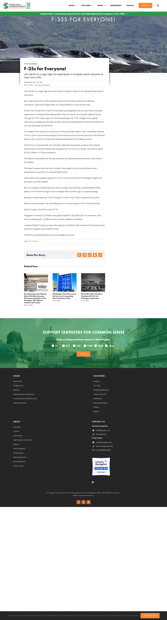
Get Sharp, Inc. (89, 491)
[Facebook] (79, 255)
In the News (17, 431)
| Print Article (45, 85)
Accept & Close (150, 615)
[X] (84, 255)
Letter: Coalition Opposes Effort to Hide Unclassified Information (91, 296)
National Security (29, 82)
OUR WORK (99, 371)
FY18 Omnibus (33, 241)
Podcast (96, 403)
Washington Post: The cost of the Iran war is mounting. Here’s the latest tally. (35, 296)
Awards (16, 440)
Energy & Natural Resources (24, 390)
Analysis (96, 377)
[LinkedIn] (95, 255)
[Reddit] (89, 255)
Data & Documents (100, 399)
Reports (96, 407)
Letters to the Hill (99, 390)
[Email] (100, 255)
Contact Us (116, 488)
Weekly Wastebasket (101, 386)
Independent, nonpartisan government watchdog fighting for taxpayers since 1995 (82, 14)
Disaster (16, 386)
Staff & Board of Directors (23, 436)
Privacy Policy (18, 449)
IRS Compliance (19, 457)
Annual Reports (19, 444)
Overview (16, 423)
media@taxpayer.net (104, 438)
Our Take (39, 82)
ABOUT (16, 417)
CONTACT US (98, 417)
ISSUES (16, 371)
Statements (97, 394)
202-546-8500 (101, 430)
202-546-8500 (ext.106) (104, 442)
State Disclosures (19, 453)
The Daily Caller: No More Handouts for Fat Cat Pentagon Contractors (63, 296)
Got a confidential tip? (101, 445)
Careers (16, 427)
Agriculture (17, 377)
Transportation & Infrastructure (25, 394)
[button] (158, 5)
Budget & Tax (18, 381)
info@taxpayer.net (103, 426)
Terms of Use (18, 462)
